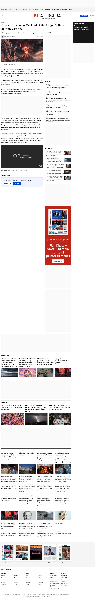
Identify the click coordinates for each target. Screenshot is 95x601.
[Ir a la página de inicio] (47, 16)
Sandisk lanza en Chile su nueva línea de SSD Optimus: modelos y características (8, 533)
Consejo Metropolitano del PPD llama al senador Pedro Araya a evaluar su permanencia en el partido (55, 172)
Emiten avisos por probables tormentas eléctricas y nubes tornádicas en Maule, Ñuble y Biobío (35, 408)
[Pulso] (22, 560)
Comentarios (12, 64)
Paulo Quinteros (10, 36)
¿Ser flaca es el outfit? (60, 523)
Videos (41, 9)
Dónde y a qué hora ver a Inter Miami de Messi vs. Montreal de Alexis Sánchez (60, 407)
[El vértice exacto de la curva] (27, 468)
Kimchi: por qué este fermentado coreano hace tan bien (63, 533)
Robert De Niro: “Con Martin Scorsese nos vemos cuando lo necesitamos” (58, 93)
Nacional (12, 9)
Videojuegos (10, 170)
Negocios (18, 9)
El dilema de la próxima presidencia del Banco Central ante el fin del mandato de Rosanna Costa (27, 479)
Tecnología (24, 9)
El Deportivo (31, 9)
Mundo (36, 9)
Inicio (2, 9)
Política (7, 9)
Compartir (5, 64)
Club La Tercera (55, 9)
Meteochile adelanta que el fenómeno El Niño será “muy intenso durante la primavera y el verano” (55, 160)
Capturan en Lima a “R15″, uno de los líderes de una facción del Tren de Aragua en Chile (9, 486)
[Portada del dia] (58, 234)
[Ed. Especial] (50, 560)
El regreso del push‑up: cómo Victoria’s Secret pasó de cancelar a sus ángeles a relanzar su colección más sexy (44, 457)
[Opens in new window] (36, 560)
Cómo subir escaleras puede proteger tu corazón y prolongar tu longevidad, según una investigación (44, 479)
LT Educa (70, 9)
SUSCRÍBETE (58, 261)
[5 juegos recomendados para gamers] (63, 372)
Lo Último (47, 9)
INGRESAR (91, 15)
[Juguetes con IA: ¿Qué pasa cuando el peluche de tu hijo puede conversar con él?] (63, 515)
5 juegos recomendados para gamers (62, 361)
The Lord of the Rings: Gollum (20, 170)
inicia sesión (7, 183)
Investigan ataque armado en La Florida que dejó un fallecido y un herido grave (58, 106)
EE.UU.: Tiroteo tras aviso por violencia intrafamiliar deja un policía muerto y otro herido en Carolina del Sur (58, 100)
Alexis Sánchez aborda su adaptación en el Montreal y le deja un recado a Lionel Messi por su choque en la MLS (55, 166)
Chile (2, 451)
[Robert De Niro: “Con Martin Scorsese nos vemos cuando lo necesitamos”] (27, 515)
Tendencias (40, 451)
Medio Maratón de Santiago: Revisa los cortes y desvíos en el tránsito (11, 407)
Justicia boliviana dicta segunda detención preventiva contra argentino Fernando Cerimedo (45, 534)
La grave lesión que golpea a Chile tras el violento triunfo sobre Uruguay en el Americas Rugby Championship (63, 479)
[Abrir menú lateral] (2, 16)
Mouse (3, 22)
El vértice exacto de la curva (26, 454)
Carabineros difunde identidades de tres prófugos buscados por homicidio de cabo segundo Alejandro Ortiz (9, 479)
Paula (56, 496)
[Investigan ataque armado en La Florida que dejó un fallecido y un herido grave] (9, 468)
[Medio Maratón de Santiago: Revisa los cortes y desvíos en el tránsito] (12, 419)
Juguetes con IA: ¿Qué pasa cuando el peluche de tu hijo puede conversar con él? (62, 501)
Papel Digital (63, 9)
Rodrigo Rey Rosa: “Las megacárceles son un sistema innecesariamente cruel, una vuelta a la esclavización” (58, 120)
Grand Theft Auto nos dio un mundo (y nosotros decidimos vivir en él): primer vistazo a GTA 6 (27, 362)
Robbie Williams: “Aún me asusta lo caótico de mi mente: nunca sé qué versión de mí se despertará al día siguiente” (58, 113)
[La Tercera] (7, 560)
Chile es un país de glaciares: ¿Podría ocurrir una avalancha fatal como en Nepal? (45, 361)
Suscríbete (17, 183)
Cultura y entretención (26, 496)
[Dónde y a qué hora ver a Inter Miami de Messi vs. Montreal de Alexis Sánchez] (60, 419)
